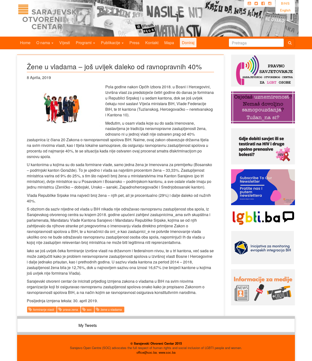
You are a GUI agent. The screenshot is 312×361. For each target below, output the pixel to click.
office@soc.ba (146, 352)
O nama (43, 42)
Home (25, 42)
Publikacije (111, 42)
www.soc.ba (167, 352)
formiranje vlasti (43, 309)
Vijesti (64, 42)
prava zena (70, 309)
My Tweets (87, 325)
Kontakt (151, 42)
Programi (84, 42)
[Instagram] (270, 3)
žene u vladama (111, 309)
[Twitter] (256, 3)
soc (89, 309)
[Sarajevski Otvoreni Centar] (58, 18)
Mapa (169, 42)
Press (134, 42)
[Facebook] (263, 3)
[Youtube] (249, 3)
